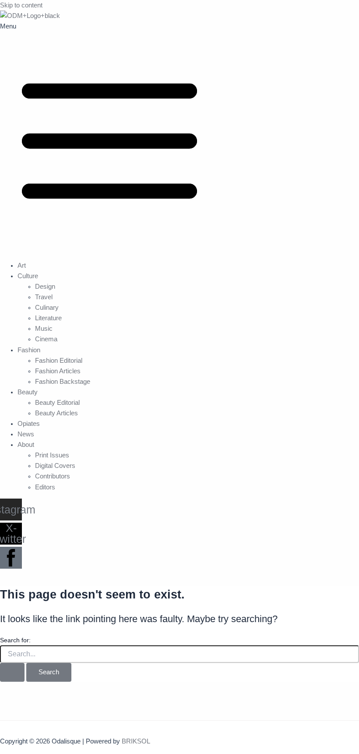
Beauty (28, 392)
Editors (45, 487)
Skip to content (21, 5)
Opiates (29, 423)
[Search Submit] (12, 672)
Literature (48, 318)
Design (45, 286)
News (26, 434)
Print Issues (52, 455)
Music (44, 328)
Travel (44, 297)
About (26, 444)
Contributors (52, 476)
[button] (179, 137)
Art (22, 265)
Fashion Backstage (62, 381)
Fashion (29, 350)
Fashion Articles (58, 371)
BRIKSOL (136, 741)
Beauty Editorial (57, 402)
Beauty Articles (56, 413)
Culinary (47, 307)
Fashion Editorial (58, 360)
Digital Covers (55, 465)
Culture (28, 276)
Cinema (46, 339)
